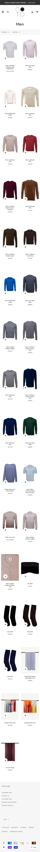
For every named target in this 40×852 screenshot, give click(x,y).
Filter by (4, 32)
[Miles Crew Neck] (10, 521)
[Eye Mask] (30, 567)
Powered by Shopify (16, 831)
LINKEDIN (31, 827)
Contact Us (5, 796)
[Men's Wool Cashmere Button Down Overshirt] (30, 473)
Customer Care (7, 799)
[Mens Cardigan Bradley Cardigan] (10, 330)
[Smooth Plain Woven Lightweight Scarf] (30, 660)
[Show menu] (3, 12)
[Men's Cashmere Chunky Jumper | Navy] (30, 379)
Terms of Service (7, 805)
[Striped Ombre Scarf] (10, 706)
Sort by (15, 32)
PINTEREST (5, 831)
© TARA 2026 (5, 827)
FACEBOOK (23, 827)
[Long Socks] (10, 615)
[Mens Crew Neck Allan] (30, 49)
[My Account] (32, 12)
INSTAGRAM (14, 827)
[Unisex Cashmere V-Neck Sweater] (10, 473)
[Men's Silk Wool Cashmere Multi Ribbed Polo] (10, 49)
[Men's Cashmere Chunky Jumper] (10, 238)
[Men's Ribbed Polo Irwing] (10, 97)
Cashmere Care (7, 792)
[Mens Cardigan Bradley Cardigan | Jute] (10, 567)
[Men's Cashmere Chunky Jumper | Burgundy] (10, 190)
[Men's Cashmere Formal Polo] (30, 238)
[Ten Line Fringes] (10, 751)
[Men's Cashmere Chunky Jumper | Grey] (30, 330)
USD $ (5, 819)
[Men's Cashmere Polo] (30, 97)
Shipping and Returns (9, 802)
